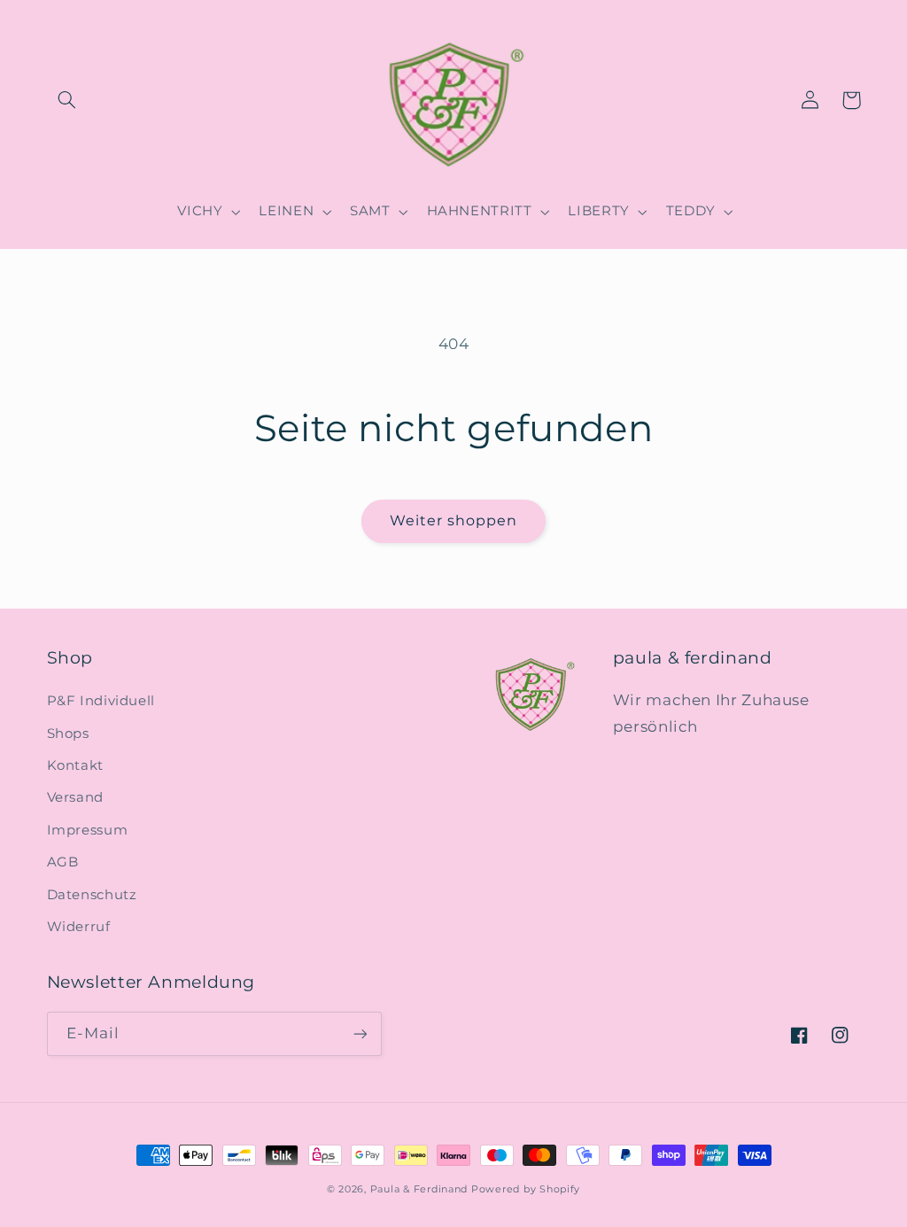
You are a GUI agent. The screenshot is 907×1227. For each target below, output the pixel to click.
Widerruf (79, 927)
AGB (63, 862)
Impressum (87, 830)
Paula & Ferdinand (419, 1189)
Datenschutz (92, 895)
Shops (68, 734)
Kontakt (75, 765)
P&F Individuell (101, 701)
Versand (75, 797)
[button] (67, 100)
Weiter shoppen (454, 520)
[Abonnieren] (359, 1033)
